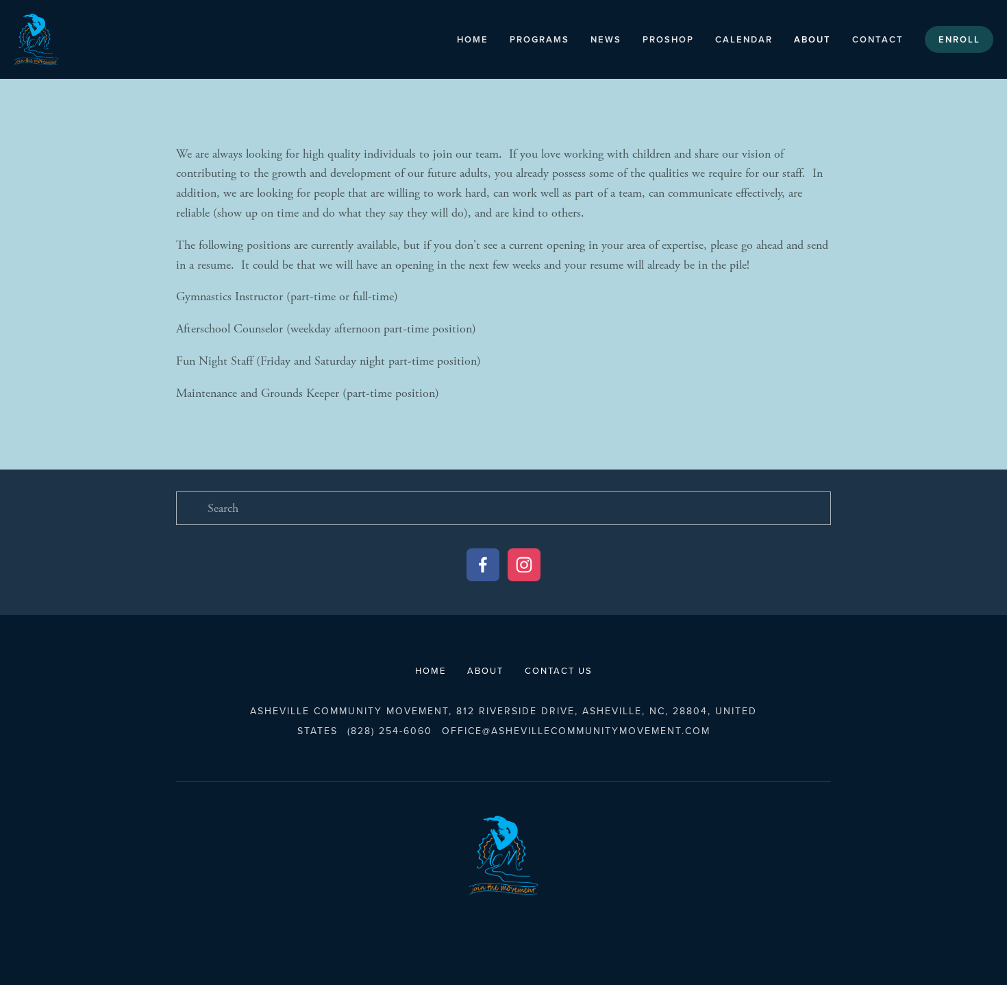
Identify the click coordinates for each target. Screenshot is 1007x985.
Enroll (959, 39)
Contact (878, 39)
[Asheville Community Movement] (524, 564)
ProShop (668, 39)
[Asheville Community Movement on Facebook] (483, 564)
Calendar (744, 39)
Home (472, 39)
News (605, 39)
